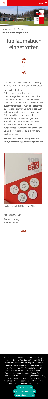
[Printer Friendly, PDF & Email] (43, 79)
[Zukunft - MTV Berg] (39, 16)
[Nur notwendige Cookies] (45, 376)
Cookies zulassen (24, 387)
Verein (20, 29)
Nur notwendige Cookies (24, 391)
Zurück (24, 231)
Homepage (7, 29)
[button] (41, 3)
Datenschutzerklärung (24, 395)
